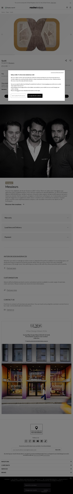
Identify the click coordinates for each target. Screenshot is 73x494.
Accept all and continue (34, 95)
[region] (36, 85)
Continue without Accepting (57, 72)
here (18, 90)
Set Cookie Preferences (18, 95)
